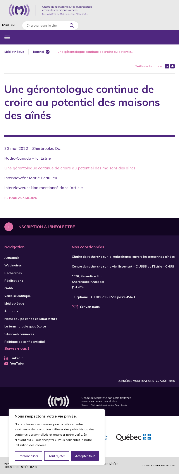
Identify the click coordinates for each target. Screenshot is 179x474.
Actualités (11, 258)
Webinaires (13, 265)
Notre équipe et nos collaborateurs (30, 319)
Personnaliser (28, 456)
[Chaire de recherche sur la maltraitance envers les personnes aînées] (50, 10)
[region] (57, 437)
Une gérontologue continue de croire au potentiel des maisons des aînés (70, 168)
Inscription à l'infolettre (46, 226)
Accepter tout (85, 456)
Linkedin (16, 358)
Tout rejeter (56, 456)
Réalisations (13, 281)
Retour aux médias (20, 198)
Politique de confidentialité (24, 342)
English (8, 25)
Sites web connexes (19, 334)
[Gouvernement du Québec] (133, 438)
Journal (38, 52)
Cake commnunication (158, 465)
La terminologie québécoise (25, 326)
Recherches (13, 273)
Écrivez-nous (90, 307)
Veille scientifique (17, 296)
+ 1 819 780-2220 (102, 297)
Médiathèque (14, 52)
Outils (8, 288)
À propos (11, 311)
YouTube (17, 363)
